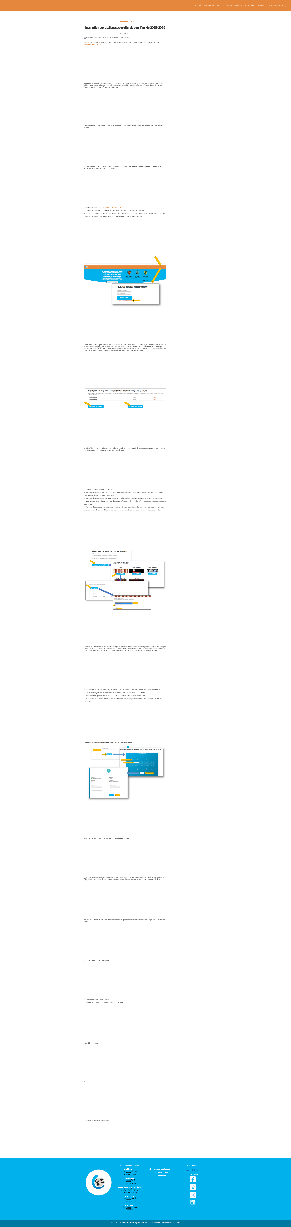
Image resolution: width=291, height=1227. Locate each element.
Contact (261, 5)
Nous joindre (192, 1170)
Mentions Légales (133, 1223)
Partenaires (250, 5)
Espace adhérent (275, 5)
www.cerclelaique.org (92, 44)
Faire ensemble (126, 21)
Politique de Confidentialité (150, 1223)
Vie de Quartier (233, 5)
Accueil (198, 5)
